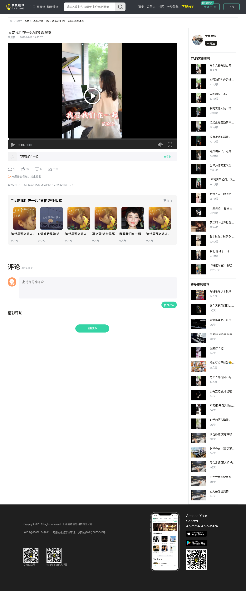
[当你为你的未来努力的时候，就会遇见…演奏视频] (198, 169)
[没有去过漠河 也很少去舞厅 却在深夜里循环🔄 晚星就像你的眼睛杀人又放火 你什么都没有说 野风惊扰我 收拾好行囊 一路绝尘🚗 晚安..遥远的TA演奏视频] (198, 395)
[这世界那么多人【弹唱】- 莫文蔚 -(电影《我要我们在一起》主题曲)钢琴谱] (78, 218)
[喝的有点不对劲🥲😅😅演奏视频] (198, 366)
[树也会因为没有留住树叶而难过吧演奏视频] (198, 481)
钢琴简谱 (52, 6)
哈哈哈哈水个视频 (220, 291)
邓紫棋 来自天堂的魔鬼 (223, 405)
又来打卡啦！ (218, 348)
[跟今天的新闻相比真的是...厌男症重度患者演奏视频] (198, 309)
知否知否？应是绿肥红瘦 (224, 79)
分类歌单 (173, 6)
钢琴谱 (41, 6)
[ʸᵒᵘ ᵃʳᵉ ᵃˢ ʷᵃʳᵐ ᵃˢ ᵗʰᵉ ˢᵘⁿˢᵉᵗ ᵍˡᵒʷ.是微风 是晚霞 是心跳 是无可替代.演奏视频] (198, 338)
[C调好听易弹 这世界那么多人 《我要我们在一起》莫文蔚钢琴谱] (51, 218)
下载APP (187, 6)
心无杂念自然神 (219, 491)
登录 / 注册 (210, 6)
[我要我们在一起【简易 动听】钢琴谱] (132, 218)
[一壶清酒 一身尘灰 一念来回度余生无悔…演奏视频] (198, 212)
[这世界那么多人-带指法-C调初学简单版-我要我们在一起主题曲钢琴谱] (24, 218)
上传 (231, 6)
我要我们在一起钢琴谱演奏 (68, 21)
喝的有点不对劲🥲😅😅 (224, 362)
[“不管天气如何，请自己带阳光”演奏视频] (198, 183)
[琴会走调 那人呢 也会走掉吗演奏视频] (198, 466)
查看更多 (92, 328)
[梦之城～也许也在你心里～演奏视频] (198, 226)
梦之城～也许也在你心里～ (226, 222)
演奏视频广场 (41, 21)
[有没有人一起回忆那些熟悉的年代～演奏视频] (198, 198)
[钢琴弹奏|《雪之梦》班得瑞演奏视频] (198, 452)
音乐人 (151, 6)
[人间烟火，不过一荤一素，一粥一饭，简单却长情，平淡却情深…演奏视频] (198, 98)
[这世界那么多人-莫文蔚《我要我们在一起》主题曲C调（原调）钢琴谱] (160, 218)
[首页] (16, 6)
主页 (32, 6)
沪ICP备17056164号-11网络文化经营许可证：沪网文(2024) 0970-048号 (64, 532)
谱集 (141, 6)
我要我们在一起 (28, 156)
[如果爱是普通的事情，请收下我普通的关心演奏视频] (198, 126)
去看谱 (167, 156)
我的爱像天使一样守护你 (224, 108)
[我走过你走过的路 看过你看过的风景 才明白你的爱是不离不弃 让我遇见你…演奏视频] (198, 240)
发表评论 (169, 305)
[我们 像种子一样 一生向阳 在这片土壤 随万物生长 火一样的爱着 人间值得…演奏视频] (198, 255)
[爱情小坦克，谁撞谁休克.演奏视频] (198, 324)
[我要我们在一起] (12, 156)
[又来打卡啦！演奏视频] (198, 352)
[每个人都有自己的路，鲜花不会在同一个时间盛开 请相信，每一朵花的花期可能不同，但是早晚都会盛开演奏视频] (198, 69)
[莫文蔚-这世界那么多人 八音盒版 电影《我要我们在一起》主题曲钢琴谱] (106, 218)
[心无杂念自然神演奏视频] (198, 495)
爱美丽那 (210, 36)
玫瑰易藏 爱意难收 (221, 434)
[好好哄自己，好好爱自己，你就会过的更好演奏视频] (198, 155)
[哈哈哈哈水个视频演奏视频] (198, 295)
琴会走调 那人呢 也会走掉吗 (227, 462)
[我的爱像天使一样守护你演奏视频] (198, 112)
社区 (161, 6)
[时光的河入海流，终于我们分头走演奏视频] (198, 423)
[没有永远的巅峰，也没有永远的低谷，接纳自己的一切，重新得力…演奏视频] (198, 141)
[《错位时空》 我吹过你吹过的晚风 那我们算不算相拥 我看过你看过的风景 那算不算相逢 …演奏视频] (198, 269)
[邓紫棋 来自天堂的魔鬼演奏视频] (198, 409)
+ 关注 (211, 43)
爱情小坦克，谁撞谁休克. (225, 320)
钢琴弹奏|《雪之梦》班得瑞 (226, 448)
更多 (166, 201)
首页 (27, 21)
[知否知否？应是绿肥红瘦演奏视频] (198, 83)
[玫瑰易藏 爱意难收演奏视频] (198, 438)
